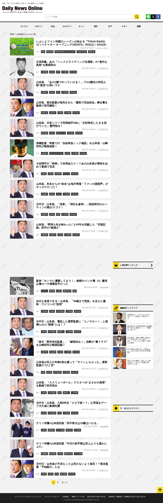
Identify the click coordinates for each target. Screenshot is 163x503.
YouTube (73, 72)
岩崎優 (52, 291)
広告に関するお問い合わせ (96, 496)
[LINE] (148, 16)
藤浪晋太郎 (67, 291)
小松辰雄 (44, 311)
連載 (139, 26)
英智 (43, 52)
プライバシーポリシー (52, 496)
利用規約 (66, 496)
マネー (124, 26)
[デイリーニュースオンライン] (22, 8)
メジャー (66, 174)
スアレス (44, 291)
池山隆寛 (53, 352)
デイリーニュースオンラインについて (28, 496)
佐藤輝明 (44, 454)
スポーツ (38, 26)
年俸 (43, 372)
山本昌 (52, 72)
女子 (110, 26)
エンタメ (24, 26)
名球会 (44, 174)
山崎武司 (44, 92)
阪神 (74, 291)
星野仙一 (61, 332)
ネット (81, 26)
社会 (53, 26)
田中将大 (69, 430)
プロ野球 (65, 72)
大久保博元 (60, 311)
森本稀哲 (44, 133)
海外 (96, 26)
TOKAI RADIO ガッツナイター (65, 52)
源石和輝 (50, 52)
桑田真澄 (51, 430)
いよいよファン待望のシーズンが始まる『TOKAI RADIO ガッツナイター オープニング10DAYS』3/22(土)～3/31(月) (71, 43)
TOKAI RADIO (81, 52)
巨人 (58, 92)
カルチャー (67, 26)
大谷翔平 (58, 174)
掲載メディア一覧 (78, 496)
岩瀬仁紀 (92, 52)
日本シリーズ (61, 133)
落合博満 (63, 474)
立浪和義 (44, 72)
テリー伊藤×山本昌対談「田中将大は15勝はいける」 (67, 423)
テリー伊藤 (60, 430)
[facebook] (158, 16)
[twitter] (153, 16)
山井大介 (53, 113)
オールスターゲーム (56, 153)
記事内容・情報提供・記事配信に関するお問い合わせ (127, 496)
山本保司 (44, 194)
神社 (58, 214)
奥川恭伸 (53, 454)
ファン (59, 194)
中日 (58, 72)
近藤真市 (44, 235)
